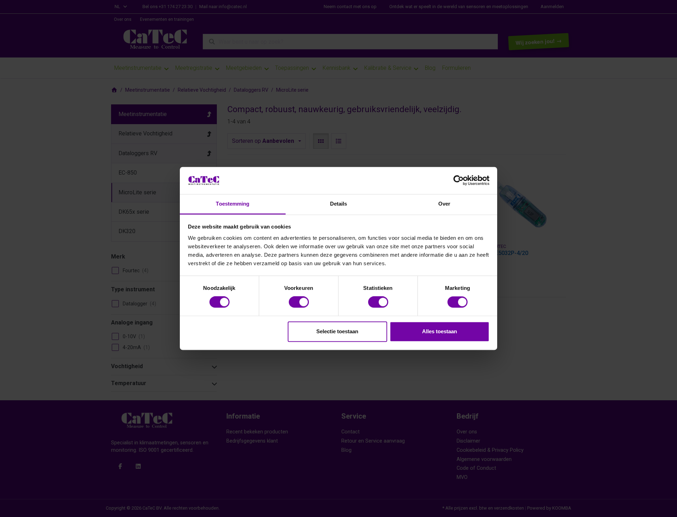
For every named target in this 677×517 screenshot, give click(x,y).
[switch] (299, 302)
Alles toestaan (439, 331)
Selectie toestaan (337, 331)
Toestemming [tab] (232, 204)
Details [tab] (338, 204)
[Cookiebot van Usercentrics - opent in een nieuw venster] (458, 180)
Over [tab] (444, 204)
